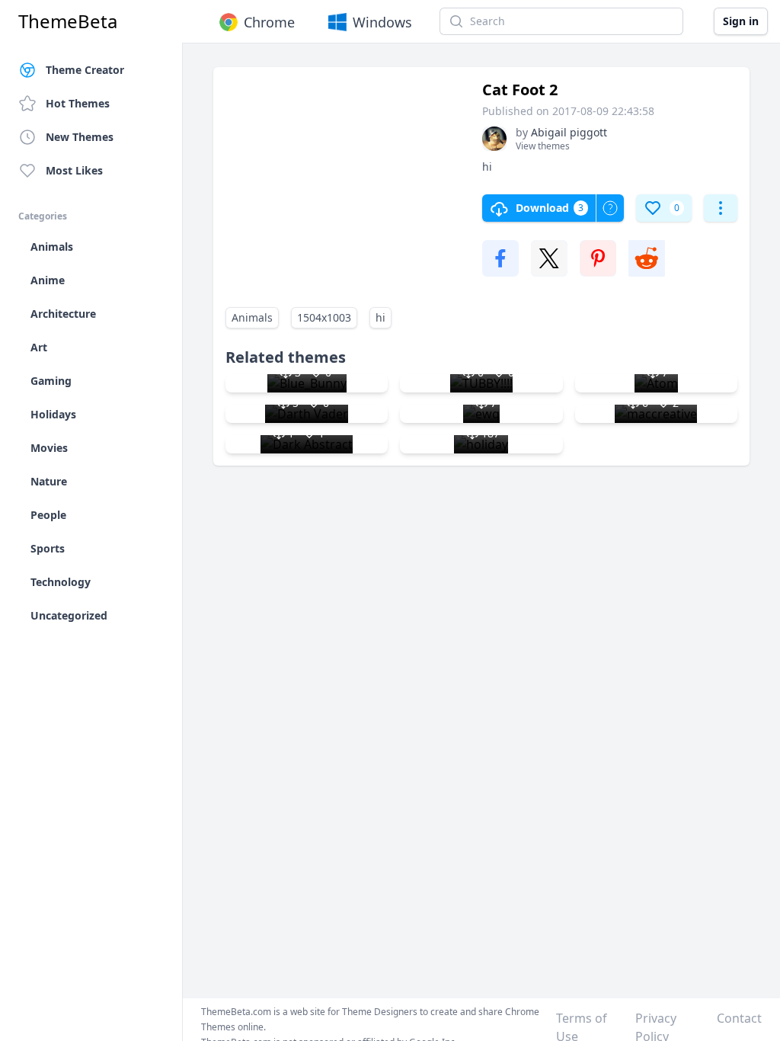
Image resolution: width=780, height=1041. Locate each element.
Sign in (741, 21)
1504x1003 (324, 317)
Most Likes (74, 170)
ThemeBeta (67, 21)
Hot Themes (78, 103)
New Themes (79, 137)
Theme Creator (85, 69)
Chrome (269, 22)
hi (380, 317)
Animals (252, 317)
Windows (382, 22)
